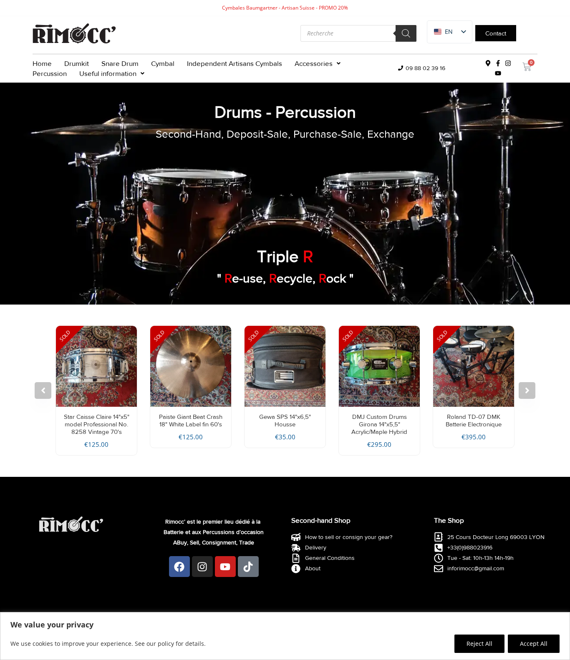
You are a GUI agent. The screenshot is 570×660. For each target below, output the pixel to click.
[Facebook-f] (498, 63)
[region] (285, 636)
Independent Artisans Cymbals (234, 63)
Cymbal (162, 63)
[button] (317, 63)
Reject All (479, 643)
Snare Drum (120, 63)
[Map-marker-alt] (488, 63)
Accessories (314, 63)
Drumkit (76, 63)
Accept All (533, 643)
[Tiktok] (248, 566)
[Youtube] (498, 73)
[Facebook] (179, 566)
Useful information (107, 73)
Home (42, 63)
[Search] (406, 33)
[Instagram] (508, 63)
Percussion (50, 73)
